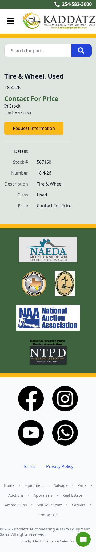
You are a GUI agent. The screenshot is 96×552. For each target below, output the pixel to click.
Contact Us (48, 514)
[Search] (81, 50)
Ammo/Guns (16, 505)
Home (9, 485)
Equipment (34, 485)
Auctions (16, 495)
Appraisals (43, 495)
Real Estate (72, 495)
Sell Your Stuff (49, 505)
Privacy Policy (59, 466)
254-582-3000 (77, 4)
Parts (82, 485)
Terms (29, 466)
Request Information (34, 128)
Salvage (61, 485)
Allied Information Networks (53, 541)
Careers (79, 505)
